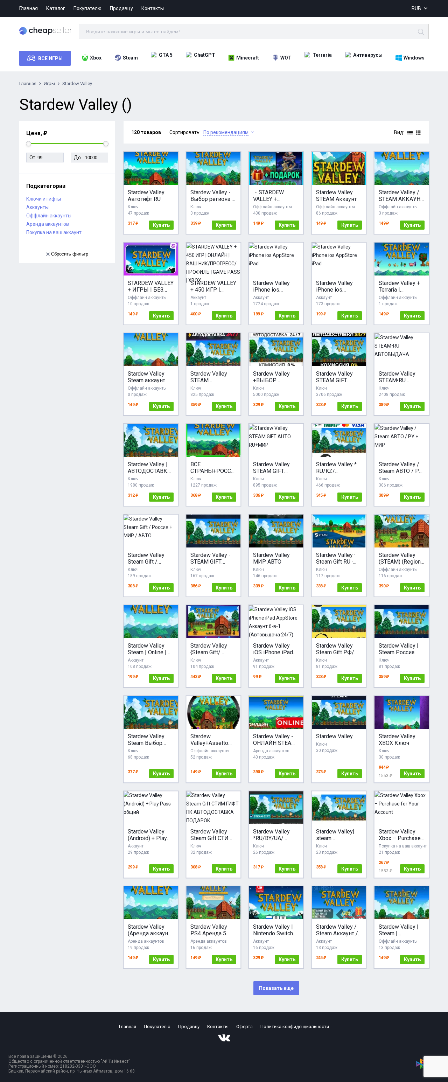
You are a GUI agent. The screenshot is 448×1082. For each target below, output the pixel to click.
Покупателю (88, 8)
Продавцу (121, 8)
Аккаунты (37, 207)
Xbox (96, 58)
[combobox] (420, 8)
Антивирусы (368, 55)
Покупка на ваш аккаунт (54, 232)
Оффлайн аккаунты (48, 215)
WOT (286, 58)
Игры (49, 83)
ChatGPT (204, 55)
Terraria (322, 55)
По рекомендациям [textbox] (225, 132)
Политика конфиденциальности (294, 1026)
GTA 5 (166, 55)
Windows (414, 58)
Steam (130, 58)
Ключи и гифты (43, 199)
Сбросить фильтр (69, 254)
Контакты (152, 8)
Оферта (244, 1026)
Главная (28, 8)
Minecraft (247, 58)
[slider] (28, 143)
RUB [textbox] (416, 8)
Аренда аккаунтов (47, 224)
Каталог (55, 8)
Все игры (50, 58)
